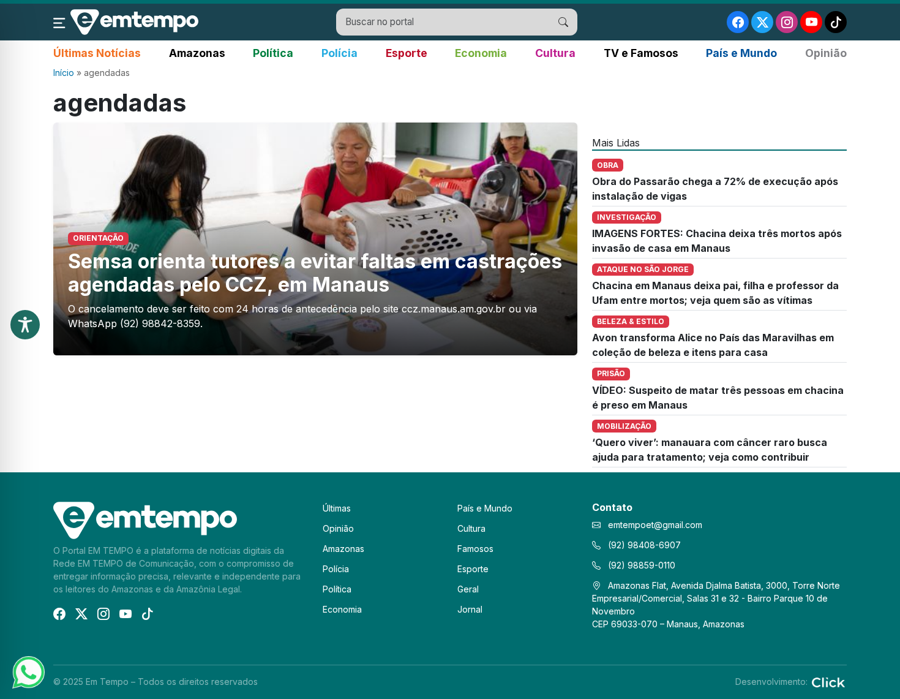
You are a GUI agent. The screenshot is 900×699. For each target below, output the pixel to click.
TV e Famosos (641, 53)
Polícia (339, 53)
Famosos (475, 548)
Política (273, 53)
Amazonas (197, 53)
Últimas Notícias (97, 53)
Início (63, 72)
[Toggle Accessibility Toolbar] (25, 325)
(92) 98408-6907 (643, 545)
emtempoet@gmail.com (655, 525)
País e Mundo (741, 53)
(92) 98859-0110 (640, 565)
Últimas (337, 508)
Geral (468, 589)
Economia (481, 53)
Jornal (469, 609)
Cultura (555, 53)
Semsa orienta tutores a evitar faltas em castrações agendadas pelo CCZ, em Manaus (315, 273)
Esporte (406, 53)
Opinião (826, 53)
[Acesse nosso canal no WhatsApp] (27, 671)
